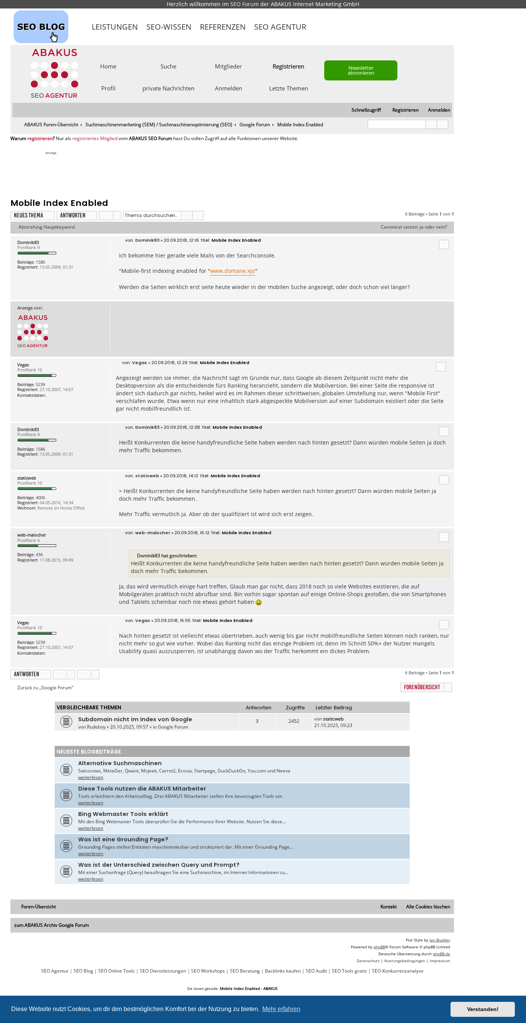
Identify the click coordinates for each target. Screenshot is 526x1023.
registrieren (40, 138)
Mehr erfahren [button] (281, 1009)
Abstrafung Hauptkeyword (46, 227)
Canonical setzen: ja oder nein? (414, 227)
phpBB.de (441, 953)
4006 (40, 497)
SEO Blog (83, 971)
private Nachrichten (168, 87)
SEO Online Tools (116, 971)
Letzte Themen (288, 87)
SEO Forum (244, 4)
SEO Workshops (208, 971)
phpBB (379, 946)
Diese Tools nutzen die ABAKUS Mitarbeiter (142, 788)
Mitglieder (228, 65)
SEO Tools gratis (349, 971)
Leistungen (115, 27)
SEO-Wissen (168, 27)
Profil (108, 87)
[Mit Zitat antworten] (444, 244)
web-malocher (31, 534)
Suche (168, 65)
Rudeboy (96, 727)
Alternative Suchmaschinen (120, 763)
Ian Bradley (439, 940)
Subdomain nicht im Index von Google (135, 719)
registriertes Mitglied (94, 138)
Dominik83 (28, 242)
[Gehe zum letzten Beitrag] (347, 718)
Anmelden (228, 87)
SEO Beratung (245, 971)
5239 (40, 384)
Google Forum (173, 727)
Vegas (23, 364)
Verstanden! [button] (483, 1009)
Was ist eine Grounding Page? (123, 839)
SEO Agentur (280, 27)
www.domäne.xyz (232, 270)
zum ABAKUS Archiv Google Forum (51, 925)
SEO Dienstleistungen (163, 971)
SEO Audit (316, 971)
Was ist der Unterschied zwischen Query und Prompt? (159, 865)
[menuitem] (435, 110)
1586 (40, 261)
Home (108, 65)
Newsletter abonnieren (361, 70)
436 (39, 554)
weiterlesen (90, 777)
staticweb (26, 477)
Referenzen (223, 27)
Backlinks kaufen (283, 971)
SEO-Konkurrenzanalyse (398, 971)
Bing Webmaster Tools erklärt (123, 814)
